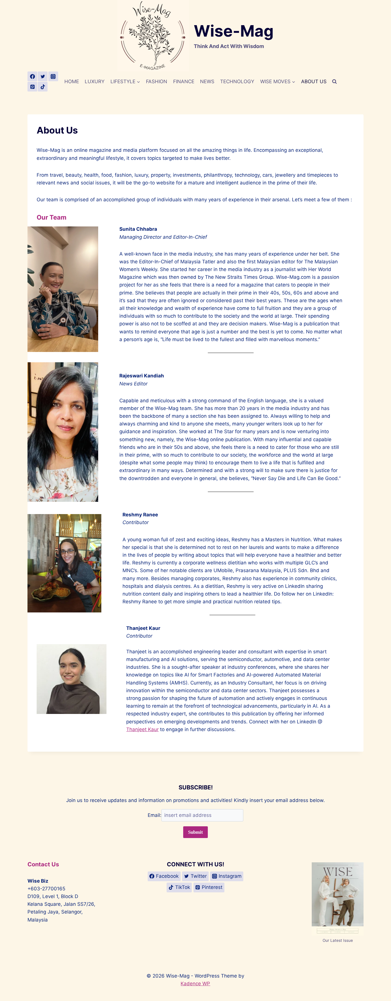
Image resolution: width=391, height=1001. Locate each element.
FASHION (156, 81)
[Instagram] (53, 76)
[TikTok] (43, 86)
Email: (154, 815)
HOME (71, 81)
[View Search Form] (334, 81)
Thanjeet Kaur (142, 729)
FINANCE (183, 81)
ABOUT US (314, 81)
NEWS (207, 81)
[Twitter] (43, 76)
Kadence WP (195, 983)
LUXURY (94, 81)
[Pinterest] (32, 86)
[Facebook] (32, 76)
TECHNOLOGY (237, 81)
